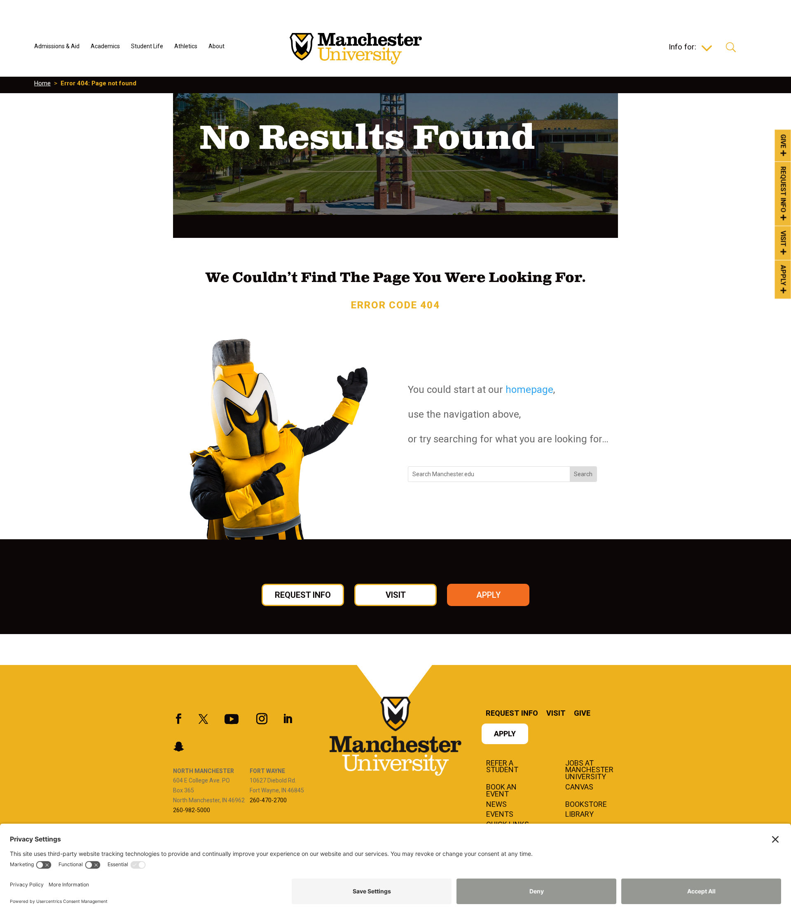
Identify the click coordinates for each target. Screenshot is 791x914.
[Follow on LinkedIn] (287, 719)
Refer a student (502, 767)
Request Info (783, 190)
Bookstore (586, 804)
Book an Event (501, 791)
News (496, 804)
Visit (783, 239)
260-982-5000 (191, 810)
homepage (529, 389)
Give (783, 141)
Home (42, 83)
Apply (783, 275)
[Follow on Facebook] (178, 719)
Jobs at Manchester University (589, 770)
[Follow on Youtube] (232, 719)
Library (579, 814)
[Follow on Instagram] (261, 719)
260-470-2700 (268, 800)
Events (499, 814)
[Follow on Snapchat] (178, 746)
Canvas (579, 787)
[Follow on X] (203, 719)
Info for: (682, 48)
